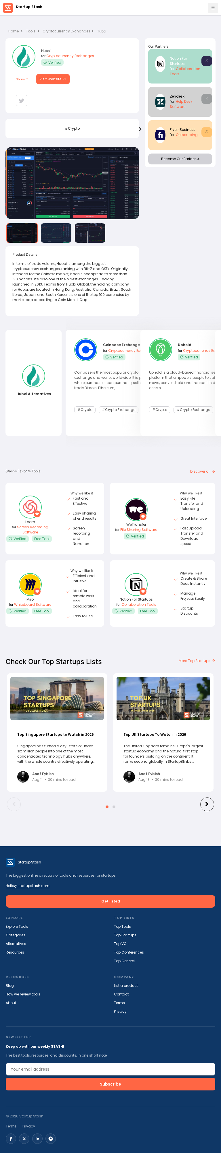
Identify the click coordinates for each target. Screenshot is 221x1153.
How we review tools (23, 994)
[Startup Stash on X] (24, 1138)
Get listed (110, 901)
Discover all (200, 471)
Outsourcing (187, 134)
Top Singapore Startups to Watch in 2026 (55, 734)
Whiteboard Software (32, 604)
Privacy (120, 1011)
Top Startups (125, 935)
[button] (107, 807)
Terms (119, 1002)
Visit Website (50, 79)
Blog (10, 985)
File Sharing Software (138, 529)
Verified (54, 62)
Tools (30, 31)
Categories (15, 935)
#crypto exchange (118, 409)
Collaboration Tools (138, 604)
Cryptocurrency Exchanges (66, 31)
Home (14, 31)
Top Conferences (129, 952)
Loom (30, 521)
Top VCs (121, 943)
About (11, 1002)
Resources (15, 952)
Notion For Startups (178, 61)
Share (21, 79)
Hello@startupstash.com (27, 885)
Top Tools (122, 926)
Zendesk (177, 96)
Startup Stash (29, 6)
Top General (124, 960)
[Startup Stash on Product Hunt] (50, 1138)
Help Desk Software (181, 104)
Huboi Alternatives (33, 393)
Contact (121, 994)
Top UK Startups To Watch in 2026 (154, 734)
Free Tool (41, 538)
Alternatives (16, 943)
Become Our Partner (179, 158)
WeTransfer (136, 524)
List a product (126, 985)
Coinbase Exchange (121, 344)
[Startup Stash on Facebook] (11, 1138)
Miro (30, 599)
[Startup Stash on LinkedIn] (37, 1138)
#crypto (72, 128)
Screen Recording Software (32, 530)
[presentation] (140, 129)
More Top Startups (195, 660)
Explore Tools (17, 926)
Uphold (184, 344)
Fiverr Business (182, 129)
